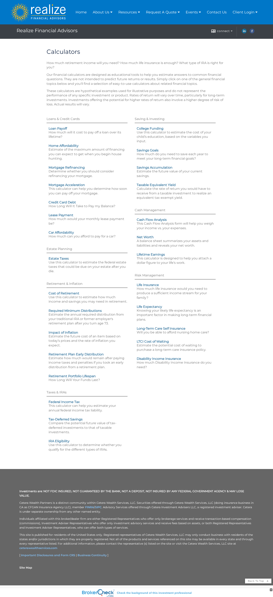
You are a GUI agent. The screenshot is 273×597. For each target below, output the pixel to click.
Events (192, 12)
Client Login (243, 12)
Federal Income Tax (64, 402)
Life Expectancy (149, 307)
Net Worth (145, 237)
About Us (101, 12)
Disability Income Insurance (159, 359)
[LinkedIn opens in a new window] (244, 32)
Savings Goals (147, 150)
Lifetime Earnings (151, 254)
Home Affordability (64, 146)
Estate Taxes (59, 258)
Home (81, 12)
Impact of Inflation (63, 332)
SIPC (98, 507)
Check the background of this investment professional (154, 592)
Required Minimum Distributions (75, 311)
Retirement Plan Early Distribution (76, 354)
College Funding (150, 128)
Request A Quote (161, 12)
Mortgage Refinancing (67, 167)
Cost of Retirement (64, 293)
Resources (127, 12)
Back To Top (256, 580)
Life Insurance (148, 285)
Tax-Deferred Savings (66, 419)
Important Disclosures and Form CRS (48, 555)
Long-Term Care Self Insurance (161, 328)
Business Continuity (92, 555)
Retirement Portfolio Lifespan (72, 376)
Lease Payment (61, 215)
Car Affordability (61, 232)
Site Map (25, 567)
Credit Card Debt (62, 202)
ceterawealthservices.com (38, 548)
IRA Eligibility (59, 441)
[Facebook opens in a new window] (252, 32)
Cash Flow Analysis (152, 220)
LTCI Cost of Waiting (153, 341)
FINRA (89, 507)
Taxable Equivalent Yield (156, 185)
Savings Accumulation (154, 167)
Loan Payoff (58, 128)
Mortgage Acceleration (67, 185)
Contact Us (217, 12)
